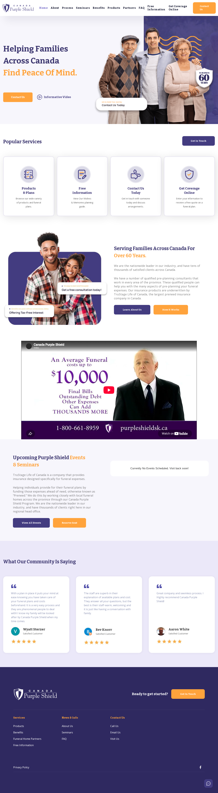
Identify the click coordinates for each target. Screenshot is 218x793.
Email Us (115, 732)
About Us (67, 726)
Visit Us (114, 739)
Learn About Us (132, 309)
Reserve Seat (69, 522)
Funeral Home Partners (27, 739)
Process (67, 7)
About (55, 7)
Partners (129, 7)
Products (114, 7)
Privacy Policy (21, 767)
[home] (18, 8)
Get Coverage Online (178, 8)
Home (43, 7)
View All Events (31, 522)
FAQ (142, 7)
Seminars (83, 7)
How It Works (170, 309)
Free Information (156, 8)
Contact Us (204, 8)
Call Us (114, 726)
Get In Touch (198, 140)
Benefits (99, 7)
